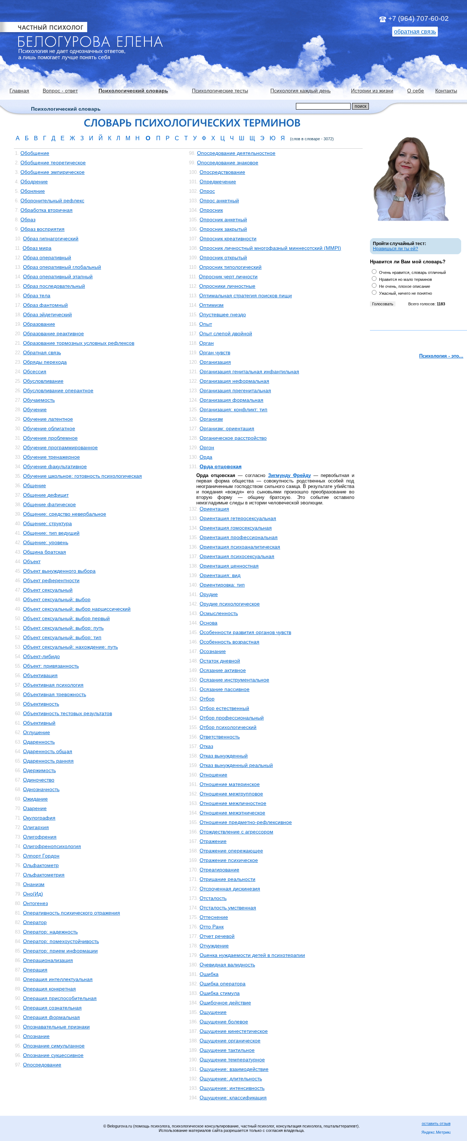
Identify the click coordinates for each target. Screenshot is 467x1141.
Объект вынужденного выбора (59, 571)
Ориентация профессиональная (239, 537)
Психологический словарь (133, 91)
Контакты (446, 91)
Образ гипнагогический (50, 238)
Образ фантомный (45, 305)
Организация (215, 362)
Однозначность (41, 789)
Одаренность (39, 742)
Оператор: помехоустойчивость (61, 941)
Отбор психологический (228, 727)
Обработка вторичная (46, 210)
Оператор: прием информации (60, 951)
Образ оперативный (47, 257)
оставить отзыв (436, 1123)
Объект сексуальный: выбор (56, 599)
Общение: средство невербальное (64, 514)
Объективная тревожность (54, 694)
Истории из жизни (372, 91)
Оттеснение (214, 917)
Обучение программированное (60, 447)
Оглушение (36, 732)
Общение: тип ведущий (51, 533)
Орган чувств (214, 352)
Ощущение (213, 1012)
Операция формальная (51, 1017)
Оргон (207, 447)
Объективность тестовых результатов (67, 713)
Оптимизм (211, 305)
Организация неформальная (234, 381)
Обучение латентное (48, 419)
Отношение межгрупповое (231, 794)
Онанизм (34, 884)
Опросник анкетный (223, 219)
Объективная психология (53, 685)
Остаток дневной (220, 661)
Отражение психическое (229, 860)
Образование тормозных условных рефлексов (78, 343)
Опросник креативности (228, 238)
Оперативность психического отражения (71, 913)
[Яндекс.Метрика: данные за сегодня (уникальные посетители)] (436, 1133)
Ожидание (35, 799)
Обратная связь (42, 352)
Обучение (35, 409)
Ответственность (220, 737)
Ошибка (209, 974)
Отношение (213, 775)
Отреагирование (219, 870)
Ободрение (34, 181)
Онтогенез (35, 903)
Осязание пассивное (225, 689)
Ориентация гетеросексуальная (238, 518)
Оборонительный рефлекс (52, 200)
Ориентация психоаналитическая (240, 547)
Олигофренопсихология (52, 846)
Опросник (211, 210)
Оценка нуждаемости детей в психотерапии (252, 955)
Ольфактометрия (44, 875)
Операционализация (48, 960)
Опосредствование (222, 172)
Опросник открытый (223, 257)
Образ (27, 219)
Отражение (213, 841)
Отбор (207, 699)
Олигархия (36, 827)
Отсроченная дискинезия (230, 889)
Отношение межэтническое (232, 813)
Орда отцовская (221, 466)
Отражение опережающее (231, 851)
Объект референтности (51, 580)
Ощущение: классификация (233, 1097)
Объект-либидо (41, 656)
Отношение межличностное (233, 803)
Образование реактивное (53, 333)
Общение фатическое (49, 504)
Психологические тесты (220, 91)
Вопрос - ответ (60, 91)
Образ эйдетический (47, 314)
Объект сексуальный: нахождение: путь (70, 647)
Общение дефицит (46, 495)
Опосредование (42, 1065)
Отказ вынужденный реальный (236, 765)
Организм (211, 419)
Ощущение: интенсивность (232, 1088)
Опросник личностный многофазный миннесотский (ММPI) (270, 248)
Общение (34, 485)
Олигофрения (40, 837)
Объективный (39, 723)
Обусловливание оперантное (58, 390)
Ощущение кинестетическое (234, 1031)
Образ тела (36, 295)
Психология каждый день (300, 91)
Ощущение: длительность (231, 1078)
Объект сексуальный (48, 590)
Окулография (39, 818)
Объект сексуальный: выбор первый (66, 618)
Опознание (36, 1036)
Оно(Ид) (33, 894)
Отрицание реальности (227, 879)
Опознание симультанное (54, 1046)
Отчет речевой (217, 936)
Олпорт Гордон (41, 856)
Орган (206, 343)
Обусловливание (43, 381)
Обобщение (34, 153)
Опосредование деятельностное (236, 153)
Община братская (44, 552)
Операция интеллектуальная (58, 979)
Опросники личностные (227, 286)
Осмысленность (219, 613)
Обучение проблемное (50, 438)
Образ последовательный (54, 286)
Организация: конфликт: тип (233, 409)
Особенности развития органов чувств (245, 632)
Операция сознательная (52, 1008)
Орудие (209, 594)
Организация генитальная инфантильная (249, 371)
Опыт (205, 324)
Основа (208, 623)
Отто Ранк (212, 927)
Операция (35, 970)
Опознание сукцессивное (53, 1055)
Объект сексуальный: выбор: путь (63, 628)
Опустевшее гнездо (222, 314)
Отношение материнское (230, 784)
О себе (415, 91)
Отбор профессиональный (232, 718)
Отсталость (213, 898)
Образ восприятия (42, 229)
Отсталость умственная (228, 908)
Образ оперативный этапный (58, 276)
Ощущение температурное (232, 1059)
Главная (19, 91)
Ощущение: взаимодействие (234, 1069)
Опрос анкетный (219, 200)
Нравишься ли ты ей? (395, 248)
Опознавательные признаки (56, 1027)
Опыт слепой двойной (225, 333)
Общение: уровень (45, 542)
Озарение (35, 808)
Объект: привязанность (51, 666)
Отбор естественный (224, 708)
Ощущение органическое (230, 1040)
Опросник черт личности (228, 276)
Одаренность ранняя (48, 761)
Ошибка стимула (220, 993)
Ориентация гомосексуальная (236, 528)
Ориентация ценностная (229, 566)
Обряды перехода (45, 362)
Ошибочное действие (225, 1002)
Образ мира (37, 248)
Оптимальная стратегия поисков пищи (245, 295)
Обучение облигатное (49, 428)
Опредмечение (218, 181)
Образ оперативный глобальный (62, 267)
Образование (39, 324)
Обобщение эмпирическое (52, 172)
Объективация (40, 675)
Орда (206, 457)
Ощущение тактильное (227, 1050)
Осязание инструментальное (234, 680)
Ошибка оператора (223, 984)
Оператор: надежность (50, 932)
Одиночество (38, 780)
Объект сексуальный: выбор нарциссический (77, 609)
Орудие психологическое (230, 604)
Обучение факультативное (55, 466)
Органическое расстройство (233, 438)
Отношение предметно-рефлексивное (246, 822)
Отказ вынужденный (224, 756)
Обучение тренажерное (51, 457)
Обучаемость (39, 400)
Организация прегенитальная (235, 390)
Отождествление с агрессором (236, 832)
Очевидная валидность (227, 965)
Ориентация (214, 509)
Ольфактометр (41, 865)
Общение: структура (47, 523)
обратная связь (415, 31)
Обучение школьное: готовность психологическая (82, 476)
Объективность (41, 704)
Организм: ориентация (227, 428)
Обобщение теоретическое (53, 162)
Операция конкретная (49, 989)
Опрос (207, 191)
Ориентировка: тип (222, 585)
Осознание (213, 651)
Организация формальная (231, 400)
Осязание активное (223, 670)
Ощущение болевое (224, 1021)
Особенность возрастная (229, 642)
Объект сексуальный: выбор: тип (62, 637)
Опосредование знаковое (227, 162)
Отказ (206, 746)
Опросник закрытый (223, 229)
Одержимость (39, 770)
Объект (31, 561)
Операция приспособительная (60, 998)
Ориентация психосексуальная (237, 556)
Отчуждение (214, 946)
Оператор (35, 922)
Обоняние (32, 191)
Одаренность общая (47, 751)
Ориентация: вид (220, 575)
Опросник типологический (230, 267)
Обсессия (34, 371)
